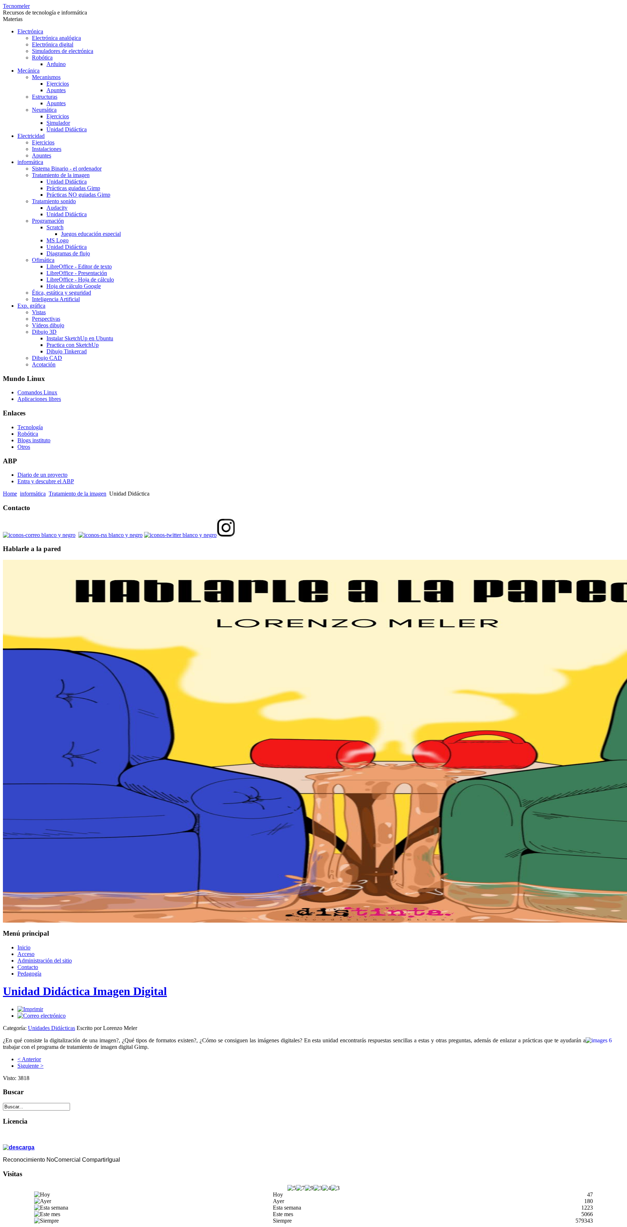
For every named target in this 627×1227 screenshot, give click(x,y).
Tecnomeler (16, 6)
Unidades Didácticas (51, 1028)
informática (33, 494)
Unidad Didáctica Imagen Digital (85, 991)
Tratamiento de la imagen (77, 494)
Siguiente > (30, 1066)
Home (10, 494)
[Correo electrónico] (41, 1016)
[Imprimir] (30, 1009)
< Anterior (29, 1059)
